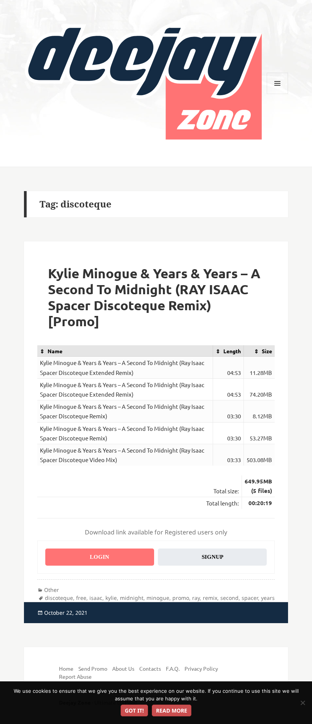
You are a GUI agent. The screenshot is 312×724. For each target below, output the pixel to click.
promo (180, 597)
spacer (250, 597)
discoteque (59, 597)
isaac (95, 597)
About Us (123, 668)
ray (196, 597)
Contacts (150, 668)
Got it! (134, 710)
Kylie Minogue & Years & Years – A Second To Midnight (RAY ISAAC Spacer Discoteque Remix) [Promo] (154, 297)
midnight (131, 597)
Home (66, 668)
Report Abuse (75, 676)
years (268, 597)
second (229, 597)
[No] (302, 702)
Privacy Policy (201, 668)
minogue (157, 597)
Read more (171, 710)
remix (210, 597)
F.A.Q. (173, 668)
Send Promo (92, 668)
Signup (212, 557)
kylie (111, 597)
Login (99, 557)
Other (51, 589)
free (81, 597)
